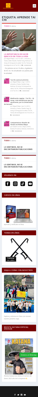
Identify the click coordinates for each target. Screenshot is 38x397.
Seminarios (30, 129)
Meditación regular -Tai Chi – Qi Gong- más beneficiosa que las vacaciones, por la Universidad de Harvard (19, 101)
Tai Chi (24, 63)
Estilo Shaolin (12, 61)
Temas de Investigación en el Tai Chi (21, 113)
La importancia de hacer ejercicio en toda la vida (16, 55)
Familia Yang (21, 61)
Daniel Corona (17, 127)
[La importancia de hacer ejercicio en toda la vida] (19, 40)
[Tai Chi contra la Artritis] (6, 81)
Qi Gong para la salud (14, 63)
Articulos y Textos (15, 84)
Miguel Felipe (10, 59)
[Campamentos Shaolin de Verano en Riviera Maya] (6, 123)
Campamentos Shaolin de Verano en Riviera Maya (19, 124)
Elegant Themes (17, 389)
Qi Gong (18, 86)
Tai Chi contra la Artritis (19, 80)
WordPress (19, 391)
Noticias (27, 61)
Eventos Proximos (15, 129)
